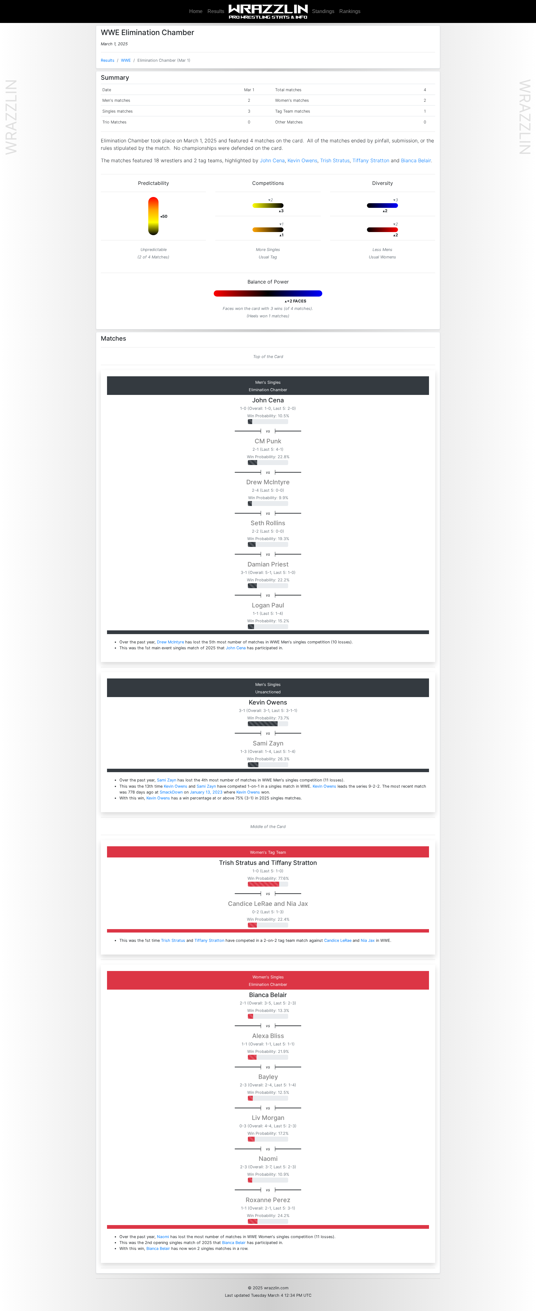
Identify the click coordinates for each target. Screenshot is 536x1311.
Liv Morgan (268, 1117)
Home (196, 11)
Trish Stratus (335, 160)
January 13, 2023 (206, 792)
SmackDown (171, 792)
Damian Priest (268, 564)
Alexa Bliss (268, 1036)
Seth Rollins (268, 523)
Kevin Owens (302, 160)
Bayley (268, 1077)
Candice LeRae (250, 903)
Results (216, 11)
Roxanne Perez (268, 1200)
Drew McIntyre (268, 482)
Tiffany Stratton (370, 160)
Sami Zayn (268, 743)
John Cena (272, 160)
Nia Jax (297, 903)
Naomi (268, 1158)
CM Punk (268, 441)
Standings (323, 11)
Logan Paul (268, 605)
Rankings (349, 11)
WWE (126, 60)
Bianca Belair (416, 160)
